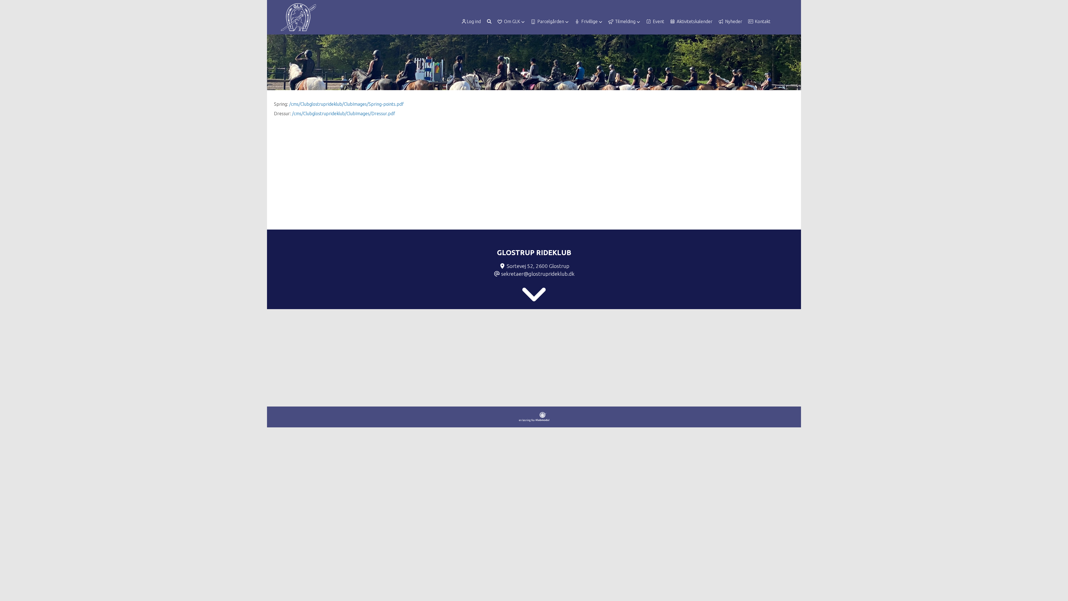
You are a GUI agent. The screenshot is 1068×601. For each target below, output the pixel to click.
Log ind (474, 21)
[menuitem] (473, 21)
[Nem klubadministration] (534, 420)
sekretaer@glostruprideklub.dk (538, 274)
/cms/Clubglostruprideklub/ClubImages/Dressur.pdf (343, 113)
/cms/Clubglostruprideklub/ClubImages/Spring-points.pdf (346, 104)
